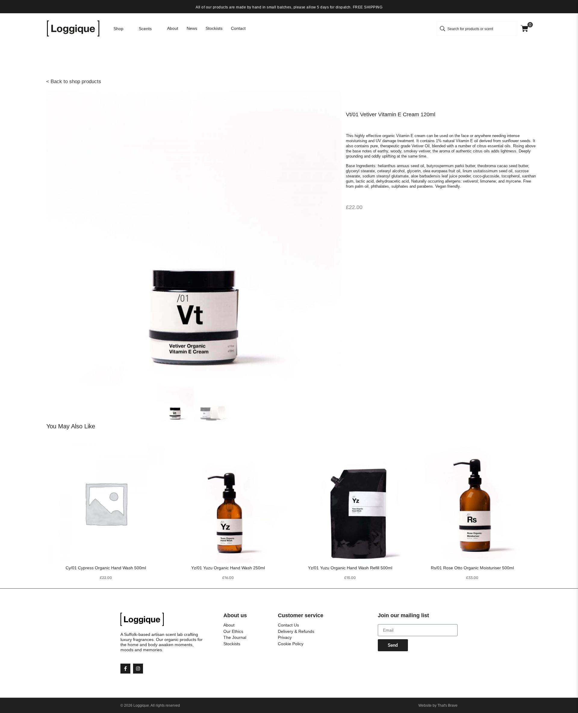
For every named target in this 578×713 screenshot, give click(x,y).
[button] (122, 28)
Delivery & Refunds (296, 631)
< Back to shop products (73, 81)
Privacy (285, 637)
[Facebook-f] (125, 669)
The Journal (234, 637)
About (229, 625)
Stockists (231, 643)
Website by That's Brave (438, 705)
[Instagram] (138, 669)
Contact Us (288, 625)
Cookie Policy (290, 643)
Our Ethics (233, 631)
